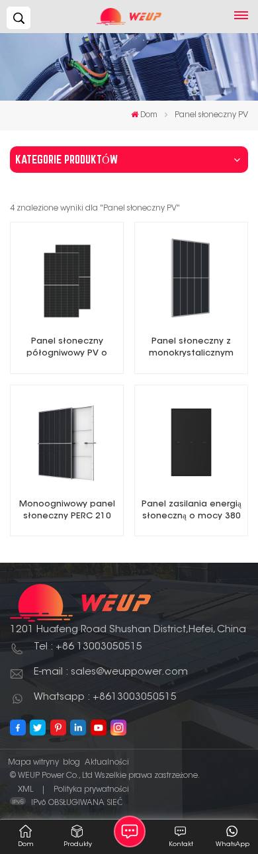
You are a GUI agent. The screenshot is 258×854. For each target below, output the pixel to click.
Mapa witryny (33, 763)
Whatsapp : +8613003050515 (105, 697)
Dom (148, 115)
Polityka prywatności (91, 790)
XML (25, 790)
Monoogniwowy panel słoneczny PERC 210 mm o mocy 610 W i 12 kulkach (66, 511)
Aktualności (107, 763)
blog (71, 763)
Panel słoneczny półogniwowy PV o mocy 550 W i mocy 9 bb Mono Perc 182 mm (67, 348)
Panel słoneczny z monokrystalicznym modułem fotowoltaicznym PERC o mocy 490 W (191, 348)
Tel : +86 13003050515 (88, 647)
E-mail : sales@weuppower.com (111, 672)
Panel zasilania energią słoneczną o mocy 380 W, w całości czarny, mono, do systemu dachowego (191, 511)
